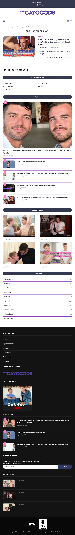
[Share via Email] (61, 57)
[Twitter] (34, 5)
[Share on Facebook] (50, 57)
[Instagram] (37, 5)
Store (34, 2)
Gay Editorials (38, 283)
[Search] (71, 21)
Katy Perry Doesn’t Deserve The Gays (31, 161)
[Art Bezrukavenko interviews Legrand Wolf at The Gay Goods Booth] (9, 200)
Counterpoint (38, 279)
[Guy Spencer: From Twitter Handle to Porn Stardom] (9, 188)
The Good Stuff (38, 310)
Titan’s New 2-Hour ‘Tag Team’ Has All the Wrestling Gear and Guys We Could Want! (54, 42)
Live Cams (40, 2)
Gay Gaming (38, 292)
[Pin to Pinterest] (54, 57)
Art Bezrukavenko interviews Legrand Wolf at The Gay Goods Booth (42, 197)
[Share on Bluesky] (59, 57)
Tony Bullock (43, 47)
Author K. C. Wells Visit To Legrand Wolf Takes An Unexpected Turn (42, 173)
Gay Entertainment (38, 288)
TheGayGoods (58, 532)
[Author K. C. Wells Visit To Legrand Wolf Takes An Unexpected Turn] (9, 176)
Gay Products (38, 305)
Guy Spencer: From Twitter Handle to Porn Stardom (36, 185)
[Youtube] (40, 5)
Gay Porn (38, 301)
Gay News (38, 296)
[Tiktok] (42, 5)
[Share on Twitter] (52, 57)
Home (4, 27)
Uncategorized (38, 318)
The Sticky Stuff (38, 314)
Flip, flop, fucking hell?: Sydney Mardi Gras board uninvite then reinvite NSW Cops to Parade (37, 151)
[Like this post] (48, 57)
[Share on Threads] (57, 57)
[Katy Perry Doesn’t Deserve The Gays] (9, 164)
